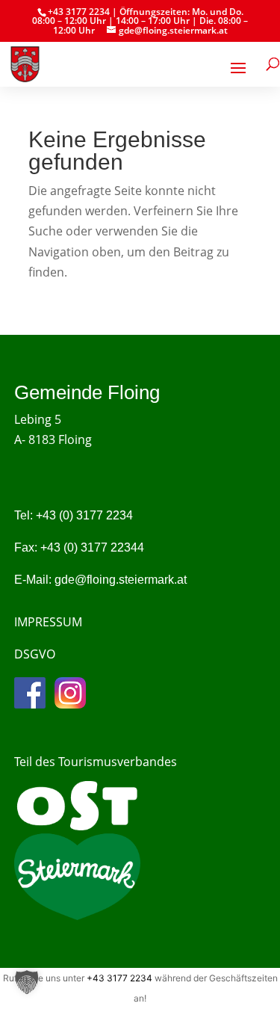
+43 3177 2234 (119, 978)
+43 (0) (84, 515)
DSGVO (34, 654)
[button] (27, 982)
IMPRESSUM (48, 622)
